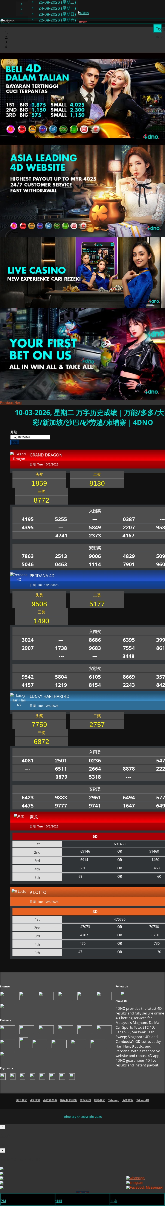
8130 (97, 488)
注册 (58, 1201)
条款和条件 (50, 1104)
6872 (41, 746)
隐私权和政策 (68, 1104)
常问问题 (85, 1104)
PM (3, 1201)
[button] (7, 407)
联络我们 (99, 1104)
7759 (39, 729)
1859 (39, 488)
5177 (97, 608)
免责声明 (127, 1104)
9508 (39, 608)
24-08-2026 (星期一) (57, 8)
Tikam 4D (142, 1104)
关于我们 (21, 1104)
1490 (41, 625)
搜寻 (15, 446)
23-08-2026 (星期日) (57, 14)
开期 (13, 436)
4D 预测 (35, 1104)
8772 (41, 505)
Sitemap (113, 1104)
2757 (97, 729)
